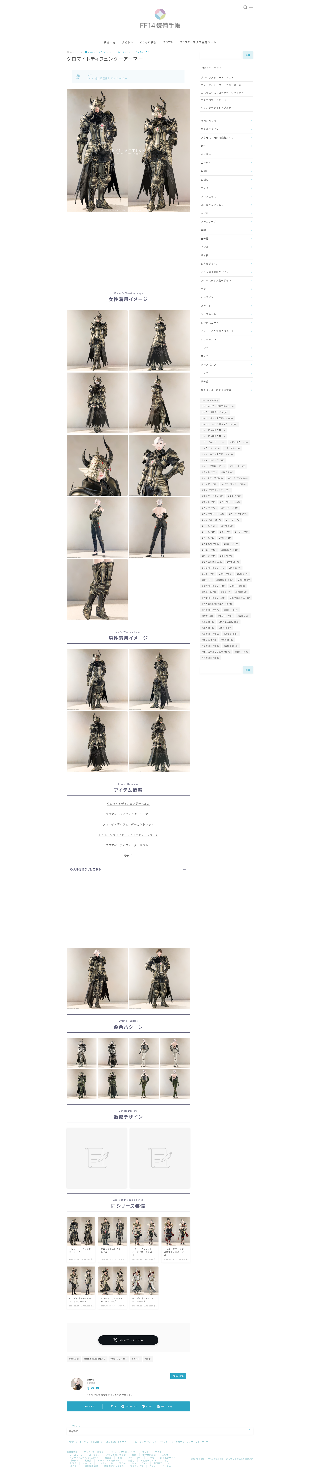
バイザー (206, 154)
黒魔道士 (211, 658)
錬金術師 (209, 640)
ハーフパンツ (208, 365)
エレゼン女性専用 (214, 430)
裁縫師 (208, 622)
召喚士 (210, 550)
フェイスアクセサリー (216, 490)
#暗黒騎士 (74, 1359)
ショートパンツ (210, 339)
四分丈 (205, 356)
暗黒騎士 (226, 580)
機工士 (238, 586)
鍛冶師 (227, 640)
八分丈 (205, 381)
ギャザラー (240, 442)
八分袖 (205, 255)
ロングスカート (210, 322)
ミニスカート (208, 314)
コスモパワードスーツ (213, 100)
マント (205, 289)
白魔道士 (211, 610)
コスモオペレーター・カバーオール (221, 85)
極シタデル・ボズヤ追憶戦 (216, 390)
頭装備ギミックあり (212, 205)
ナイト (210, 472)
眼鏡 (203, 146)
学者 (233, 562)
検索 (248, 55)
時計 (207, 580)
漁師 (226, 592)
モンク (210, 508)
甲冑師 (242, 592)
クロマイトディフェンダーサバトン (128, 845)
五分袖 (205, 238)
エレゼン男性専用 (214, 436)
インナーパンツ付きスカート (217, 331)
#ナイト (136, 1359)
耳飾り (244, 616)
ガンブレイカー (214, 442)
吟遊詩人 (230, 550)
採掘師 (243, 574)
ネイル (205, 213)
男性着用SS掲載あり (217, 604)
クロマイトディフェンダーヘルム (128, 803)
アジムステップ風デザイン (216, 280)
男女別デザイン (210, 129)
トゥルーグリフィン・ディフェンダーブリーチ (128, 835)
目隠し (205, 171)
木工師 (245, 580)
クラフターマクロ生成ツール (198, 42)
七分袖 (205, 247)
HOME (70, 1442)
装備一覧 (110, 42)
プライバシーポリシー (95, 1452)
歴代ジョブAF (209, 121)
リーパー (230, 508)
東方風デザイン (210, 264)
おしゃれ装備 (148, 42)
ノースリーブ (208, 221)
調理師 (208, 628)
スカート (206, 306)
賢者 (225, 628)
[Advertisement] (128, 252)
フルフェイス (208, 196)
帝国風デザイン (213, 568)
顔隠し (242, 652)
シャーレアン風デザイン (218, 454)
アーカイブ (74, 1426)
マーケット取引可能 (89, 1442)
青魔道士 (211, 646)
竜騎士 (226, 616)
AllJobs (210, 400)
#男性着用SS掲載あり (95, 1359)
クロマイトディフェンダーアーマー (128, 814)
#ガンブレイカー (118, 1359)
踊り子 (231, 634)
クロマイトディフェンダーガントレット (128, 824)
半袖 (203, 230)
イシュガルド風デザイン (215, 272)
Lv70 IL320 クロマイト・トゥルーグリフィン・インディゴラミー (120, 52)
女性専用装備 (212, 562)
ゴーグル (206, 163)
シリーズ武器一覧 (214, 466)
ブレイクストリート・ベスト (217, 77)
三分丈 (205, 348)
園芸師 (227, 556)
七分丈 (205, 373)
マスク (205, 188)
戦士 (226, 574)
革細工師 (231, 646)
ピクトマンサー (235, 484)
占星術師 (211, 544)
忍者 (208, 574)
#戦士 (148, 1359)
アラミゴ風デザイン (215, 412)
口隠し (205, 180)
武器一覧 (209, 592)
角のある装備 (229, 622)
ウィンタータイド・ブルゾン (217, 107)
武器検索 (128, 42)
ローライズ (207, 297)
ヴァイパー (212, 520)
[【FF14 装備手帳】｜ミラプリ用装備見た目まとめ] (160, 16)
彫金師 (235, 568)
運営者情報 (72, 1452)
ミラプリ (168, 42)
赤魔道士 (211, 634)
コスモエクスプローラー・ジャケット (222, 93)
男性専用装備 (241, 598)
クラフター (211, 448)
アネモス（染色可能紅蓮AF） (218, 137)
